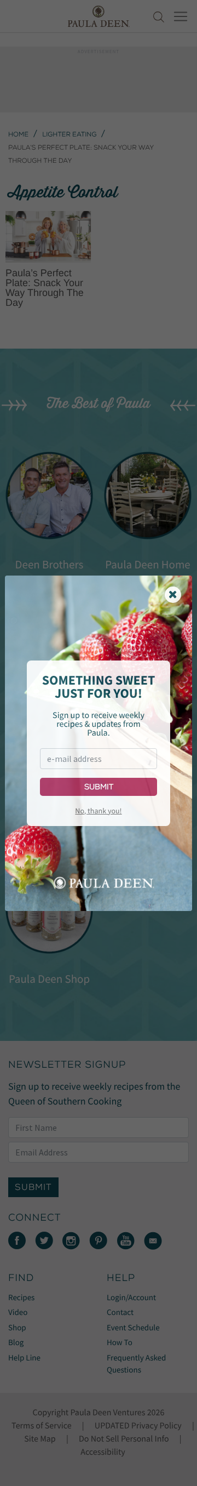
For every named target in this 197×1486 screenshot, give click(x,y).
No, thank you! (98, 811)
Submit (98, 787)
